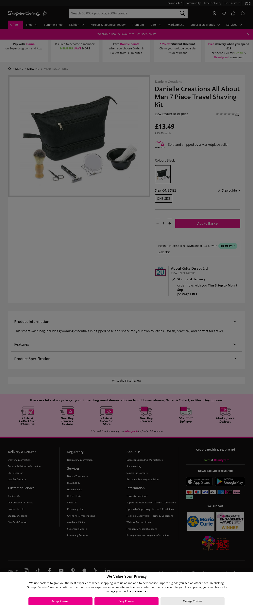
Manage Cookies (192, 601)
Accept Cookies (60, 601)
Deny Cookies (126, 601)
